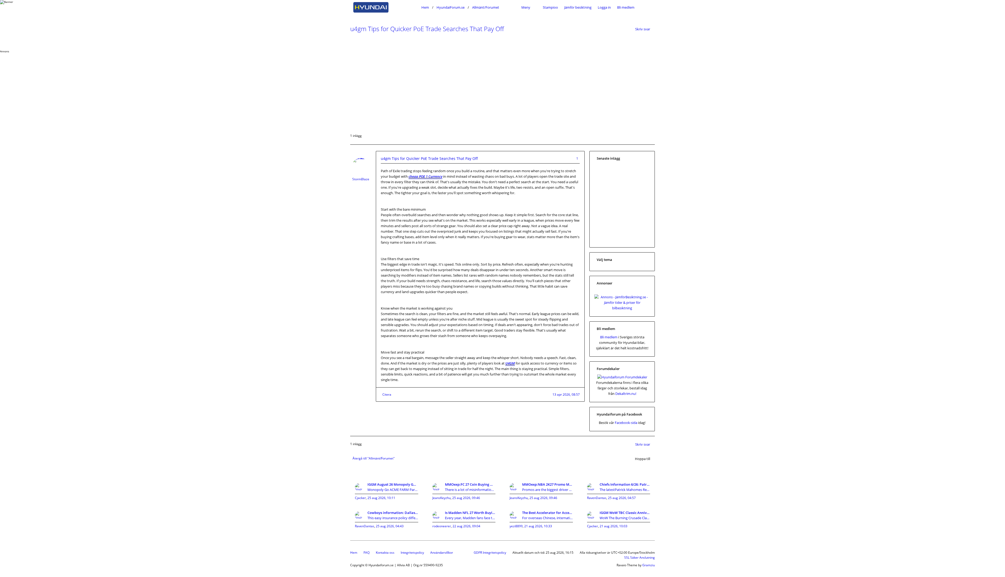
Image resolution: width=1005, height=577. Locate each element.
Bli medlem (625, 7)
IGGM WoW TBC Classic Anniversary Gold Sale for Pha (625, 512)
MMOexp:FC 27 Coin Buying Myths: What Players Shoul (470, 484)
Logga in (604, 7)
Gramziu (648, 565)
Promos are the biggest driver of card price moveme (547, 489)
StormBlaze (360, 179)
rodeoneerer (441, 526)
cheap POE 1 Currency (425, 176)
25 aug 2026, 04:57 (622, 498)
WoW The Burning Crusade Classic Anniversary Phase (625, 518)
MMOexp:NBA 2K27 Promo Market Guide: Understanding (547, 484)
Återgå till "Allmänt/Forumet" (374, 458)
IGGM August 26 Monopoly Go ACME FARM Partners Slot (392, 484)
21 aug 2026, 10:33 (538, 526)
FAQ (367, 552)
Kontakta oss (385, 552)
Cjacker (360, 498)
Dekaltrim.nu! (625, 393)
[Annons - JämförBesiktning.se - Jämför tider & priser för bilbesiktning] (622, 308)
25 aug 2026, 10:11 (381, 498)
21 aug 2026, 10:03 (613, 526)
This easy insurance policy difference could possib (392, 518)
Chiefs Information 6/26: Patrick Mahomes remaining (625, 484)
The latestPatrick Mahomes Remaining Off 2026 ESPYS (625, 489)
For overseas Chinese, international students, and (547, 518)
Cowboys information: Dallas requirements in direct (392, 512)
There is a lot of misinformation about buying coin (470, 489)
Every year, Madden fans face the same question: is (470, 518)
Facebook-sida (626, 422)
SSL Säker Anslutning (639, 557)
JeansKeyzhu (441, 498)
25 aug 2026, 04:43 (390, 526)
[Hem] (384, 7)
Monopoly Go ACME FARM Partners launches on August (392, 489)
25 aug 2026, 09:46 (466, 498)
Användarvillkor (441, 552)
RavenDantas (596, 498)
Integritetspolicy (412, 552)
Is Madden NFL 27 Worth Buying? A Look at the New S (470, 512)
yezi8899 (516, 526)
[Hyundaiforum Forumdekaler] (622, 377)
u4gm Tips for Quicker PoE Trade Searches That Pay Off (427, 28)
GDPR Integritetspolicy (490, 552)
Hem (353, 552)
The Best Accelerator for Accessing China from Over (547, 512)
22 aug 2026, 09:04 (466, 526)
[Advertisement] (157, 89)
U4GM (510, 363)
